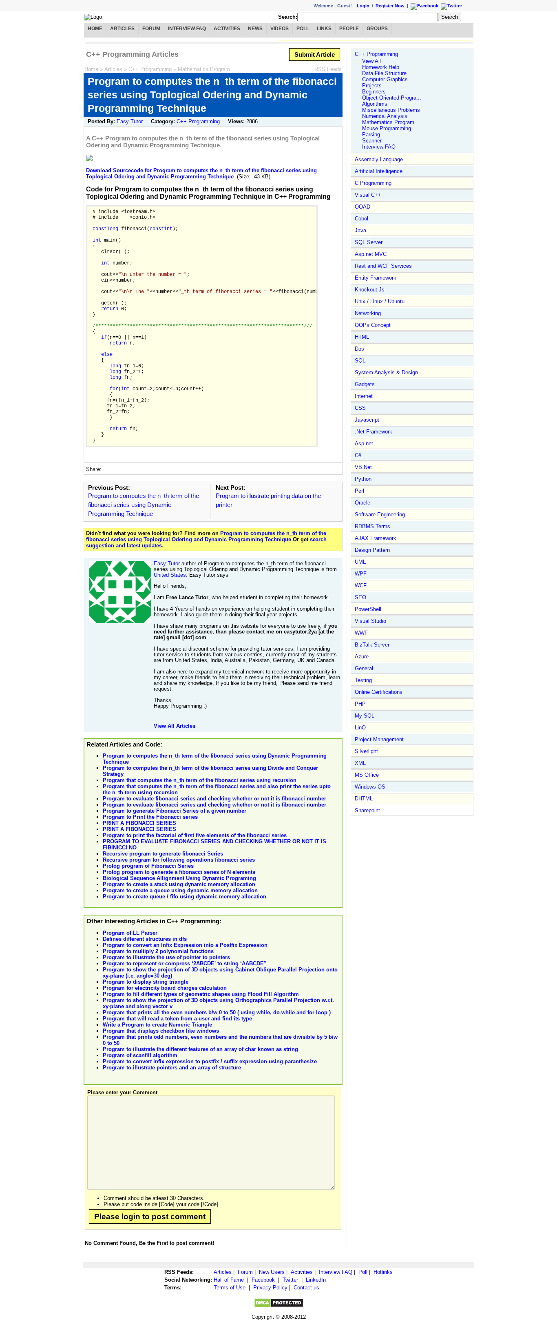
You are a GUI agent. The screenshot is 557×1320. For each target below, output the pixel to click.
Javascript (367, 420)
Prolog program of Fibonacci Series (148, 866)
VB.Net (363, 467)
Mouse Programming (386, 128)
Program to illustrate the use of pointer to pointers (166, 957)
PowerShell (368, 609)
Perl (359, 491)
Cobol (361, 219)
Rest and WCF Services (383, 266)
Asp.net (364, 443)
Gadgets (365, 384)
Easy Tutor (130, 121)
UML (360, 562)
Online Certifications (378, 692)
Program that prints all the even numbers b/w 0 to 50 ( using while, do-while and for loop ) (217, 1012)
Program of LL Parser (130, 933)
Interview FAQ (187, 28)
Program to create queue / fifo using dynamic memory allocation (184, 896)
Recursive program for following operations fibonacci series (179, 860)
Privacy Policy (270, 1287)
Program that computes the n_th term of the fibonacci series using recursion (199, 780)
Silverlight (366, 751)
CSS (360, 408)
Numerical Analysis (384, 116)
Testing (363, 680)
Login (363, 5)
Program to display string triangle (145, 982)
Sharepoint (367, 810)
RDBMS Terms (372, 526)
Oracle (362, 503)
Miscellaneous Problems (391, 110)
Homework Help (380, 67)
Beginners (374, 92)
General (364, 668)
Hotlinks (383, 1272)
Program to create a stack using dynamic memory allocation (179, 884)
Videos (279, 28)
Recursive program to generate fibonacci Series (163, 854)
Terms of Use (229, 1287)
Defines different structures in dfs (145, 939)
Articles (122, 28)
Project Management (379, 739)
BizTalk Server (372, 645)
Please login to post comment (150, 1216)
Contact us (306, 1287)
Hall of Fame (229, 1280)
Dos (359, 349)
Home (95, 28)
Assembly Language (379, 159)
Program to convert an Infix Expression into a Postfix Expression (185, 945)
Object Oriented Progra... (391, 98)
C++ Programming (150, 69)
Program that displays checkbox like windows (161, 1031)
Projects (372, 85)
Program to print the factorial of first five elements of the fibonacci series (195, 835)
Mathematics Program (204, 69)
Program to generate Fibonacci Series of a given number (174, 811)
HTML (362, 337)
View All (371, 61)
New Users (272, 1272)
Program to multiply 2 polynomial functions (158, 951)
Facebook (263, 1280)
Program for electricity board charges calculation (165, 988)
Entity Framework (375, 278)
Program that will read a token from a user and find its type (177, 1019)
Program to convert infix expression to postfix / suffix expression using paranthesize (210, 1061)
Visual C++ (368, 195)
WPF (361, 574)
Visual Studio (370, 621)
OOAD (362, 207)
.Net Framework (373, 432)
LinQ (360, 727)
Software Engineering (380, 514)
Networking (368, 313)
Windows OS (370, 787)
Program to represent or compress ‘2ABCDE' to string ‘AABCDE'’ (185, 963)
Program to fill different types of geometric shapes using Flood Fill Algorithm (201, 994)
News (255, 28)
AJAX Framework (375, 538)
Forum (151, 28)
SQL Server (368, 242)
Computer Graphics (385, 79)
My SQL (364, 716)
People (349, 28)
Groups (377, 28)
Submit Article (314, 54)
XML (360, 763)
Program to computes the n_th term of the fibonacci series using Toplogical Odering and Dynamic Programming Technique (206, 536)
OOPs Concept (373, 325)
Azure (362, 656)
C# (358, 455)
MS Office (367, 775)
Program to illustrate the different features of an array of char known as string (200, 1049)
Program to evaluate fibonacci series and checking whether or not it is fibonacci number (214, 799)
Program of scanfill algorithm (140, 1055)
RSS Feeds (328, 69)
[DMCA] (278, 1306)
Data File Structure (384, 73)
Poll (302, 28)
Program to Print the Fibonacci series (150, 817)
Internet (364, 396)
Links (324, 28)
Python (363, 479)
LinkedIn (316, 1280)
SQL (360, 361)
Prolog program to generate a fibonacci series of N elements (179, 872)
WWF (361, 633)
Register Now (390, 5)
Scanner (372, 141)
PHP (360, 704)
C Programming (373, 183)
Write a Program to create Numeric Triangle (157, 1025)
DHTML (364, 799)
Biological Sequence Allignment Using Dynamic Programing (179, 878)
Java (360, 230)
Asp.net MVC (371, 254)
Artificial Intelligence (378, 171)
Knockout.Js (370, 290)
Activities (227, 28)
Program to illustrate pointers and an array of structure (172, 1067)
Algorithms (374, 104)
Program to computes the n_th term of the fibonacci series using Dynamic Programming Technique (143, 504)
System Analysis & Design (386, 372)
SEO (360, 597)
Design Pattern (372, 550)
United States (170, 575)
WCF (361, 585)
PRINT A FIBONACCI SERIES (139, 823)
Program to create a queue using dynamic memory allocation (180, 890)
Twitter (290, 1280)
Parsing (371, 134)
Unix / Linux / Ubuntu (379, 301)
